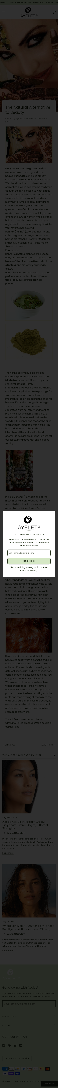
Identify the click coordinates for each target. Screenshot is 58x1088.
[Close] (52, 514)
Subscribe (29, 561)
